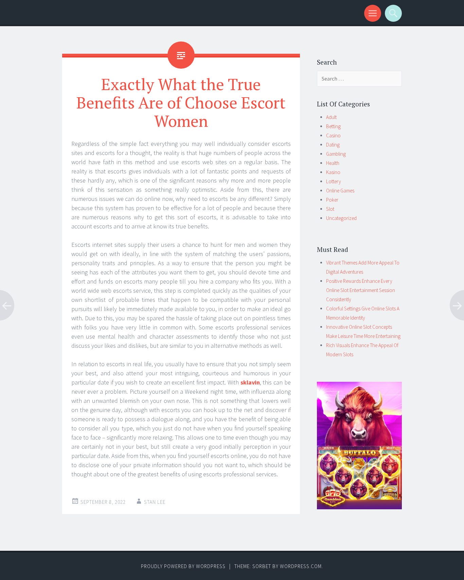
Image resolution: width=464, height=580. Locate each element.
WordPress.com (301, 566)
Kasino (333, 172)
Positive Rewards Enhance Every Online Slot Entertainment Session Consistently (360, 290)
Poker (332, 200)
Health (332, 163)
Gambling (336, 154)
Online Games (340, 190)
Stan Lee (154, 502)
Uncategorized (341, 218)
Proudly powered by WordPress (183, 566)
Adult (331, 117)
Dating (333, 144)
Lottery (333, 181)
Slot (330, 209)
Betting (333, 126)
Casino (333, 135)
